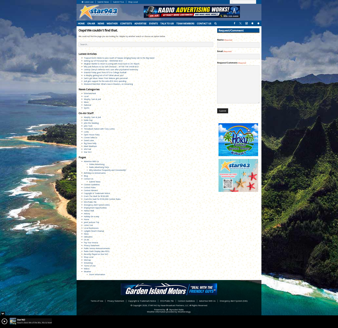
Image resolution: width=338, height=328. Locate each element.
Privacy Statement (91, 245)
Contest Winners (91, 190)
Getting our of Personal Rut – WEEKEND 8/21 (103, 61)
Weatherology (184, 311)
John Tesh (88, 126)
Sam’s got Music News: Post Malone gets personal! (106, 78)
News (101, 23)
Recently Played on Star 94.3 (96, 254)
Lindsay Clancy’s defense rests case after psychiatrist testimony (111, 69)
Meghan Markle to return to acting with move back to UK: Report (111, 63)
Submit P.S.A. (118, 2)
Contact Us (204, 23)
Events (153, 23)
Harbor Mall (89, 210)
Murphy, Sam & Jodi (92, 99)
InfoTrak (87, 149)
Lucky (86, 131)
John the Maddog (91, 123)
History (87, 213)
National (87, 105)
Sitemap (87, 260)
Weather (112, 23)
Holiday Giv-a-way (91, 216)
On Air (91, 23)
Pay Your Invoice (91, 242)
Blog (86, 176)
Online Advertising (96, 164)
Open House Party (92, 134)
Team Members (185, 23)
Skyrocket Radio (176, 309)
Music (86, 102)
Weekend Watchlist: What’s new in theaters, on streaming (108, 84)
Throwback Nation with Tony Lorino (99, 129)
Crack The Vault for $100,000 (96, 196)
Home (81, 23)
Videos (87, 268)
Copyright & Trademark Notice (97, 193)
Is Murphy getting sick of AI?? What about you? (104, 75)
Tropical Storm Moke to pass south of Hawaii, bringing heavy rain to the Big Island (119, 58)
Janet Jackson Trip (91, 222)
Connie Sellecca (90, 137)
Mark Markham (90, 146)
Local (86, 96)
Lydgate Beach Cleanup (94, 231)
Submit (222, 110)
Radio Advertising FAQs (99, 167)
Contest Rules (90, 187)
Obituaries (88, 236)
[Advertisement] (192, 12)
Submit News (103, 2)
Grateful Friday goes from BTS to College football (105, 72)
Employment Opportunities (95, 207)
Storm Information (97, 274)
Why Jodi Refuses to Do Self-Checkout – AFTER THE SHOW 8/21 (111, 66)
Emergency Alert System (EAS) (97, 205)
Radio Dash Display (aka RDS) (96, 251)
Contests (126, 23)
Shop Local (133, 2)
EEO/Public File (90, 202)
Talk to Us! (167, 23)
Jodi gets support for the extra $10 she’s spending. (105, 81)
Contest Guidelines (92, 184)
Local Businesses (91, 228)
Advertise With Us (91, 161)
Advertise (140, 23)
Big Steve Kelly (90, 143)
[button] (215, 23)
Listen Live (88, 2)
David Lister (89, 140)
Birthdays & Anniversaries (95, 173)
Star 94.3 (87, 152)
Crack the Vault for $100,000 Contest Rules (102, 199)
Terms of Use (90, 265)
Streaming (88, 263)
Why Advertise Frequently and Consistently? (107, 170)
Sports (86, 108)
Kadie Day (88, 120)
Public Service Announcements (97, 248)
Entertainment (90, 93)
